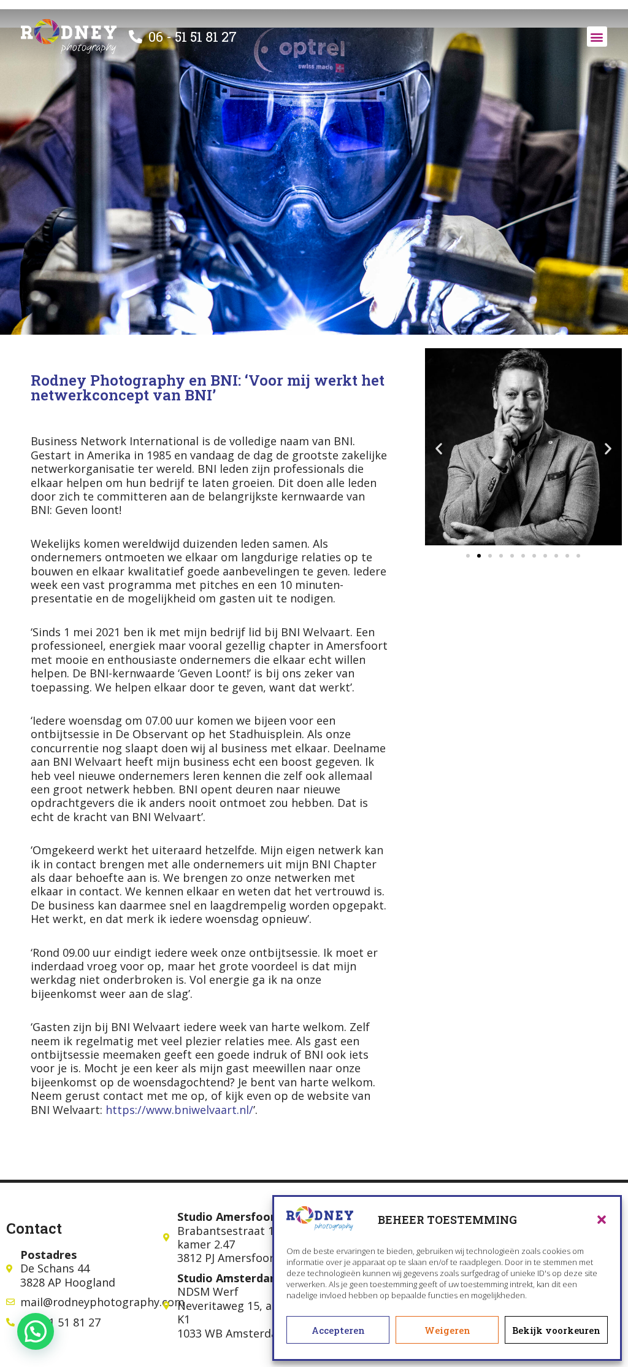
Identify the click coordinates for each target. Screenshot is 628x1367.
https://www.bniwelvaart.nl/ (179, 1109)
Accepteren (338, 1330)
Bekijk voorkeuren (556, 1330)
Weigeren (447, 1330)
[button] (601, 1219)
